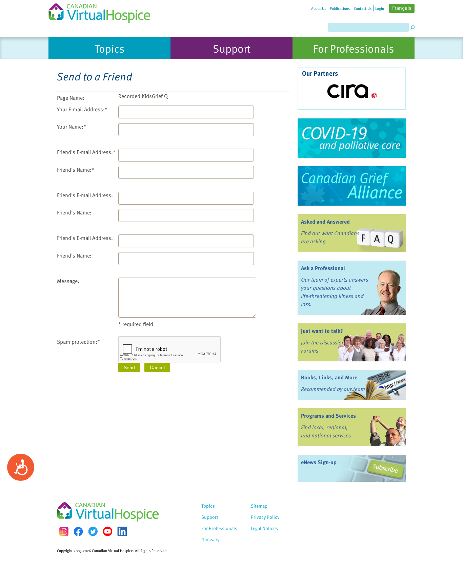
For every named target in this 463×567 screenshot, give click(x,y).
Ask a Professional (323, 268)
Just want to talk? (322, 331)
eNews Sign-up (319, 462)
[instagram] (63, 531)
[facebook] (78, 531)
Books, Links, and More (329, 377)
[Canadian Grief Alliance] (352, 186)
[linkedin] (122, 531)
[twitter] (93, 531)
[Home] (103, 11)
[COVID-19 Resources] (352, 138)
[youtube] (107, 531)
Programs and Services (328, 416)
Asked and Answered (325, 222)
